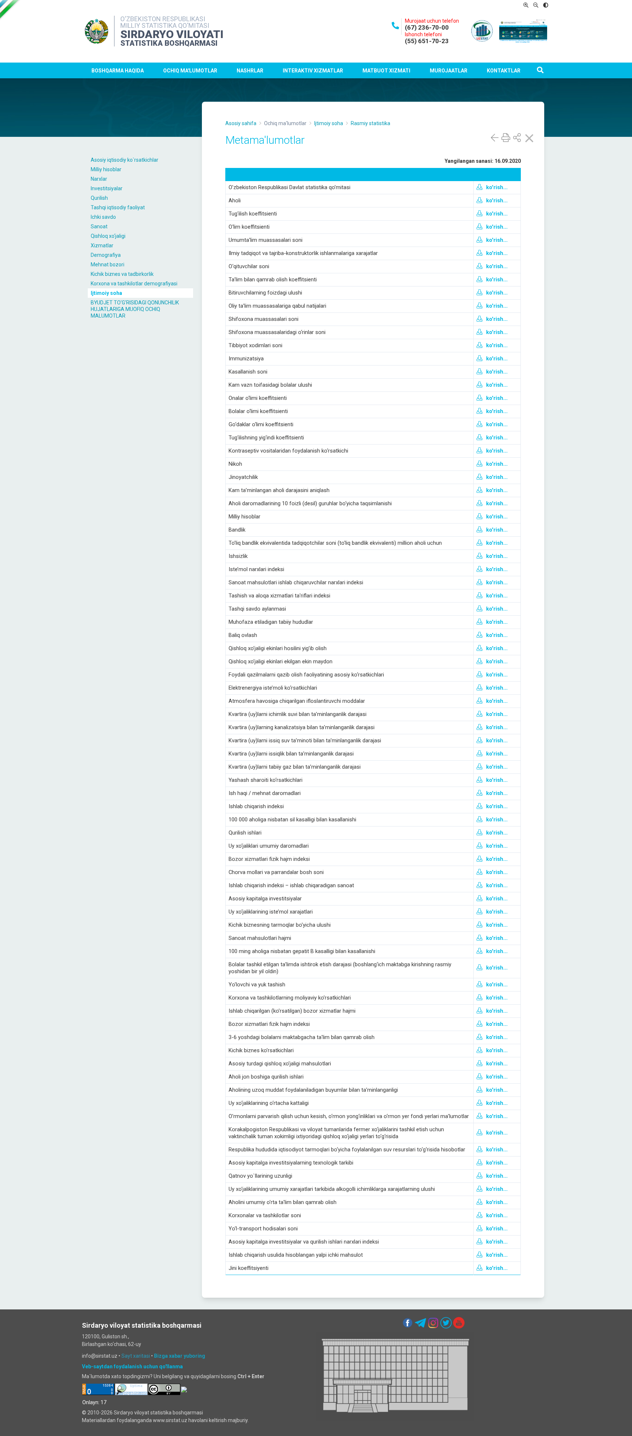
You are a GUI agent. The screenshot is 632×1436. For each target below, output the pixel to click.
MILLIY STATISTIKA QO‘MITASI (164, 25)
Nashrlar (250, 71)
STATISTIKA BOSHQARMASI (169, 43)
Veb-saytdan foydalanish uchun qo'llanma (132, 1366)
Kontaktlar (503, 71)
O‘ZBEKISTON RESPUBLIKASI (162, 19)
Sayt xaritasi (135, 1356)
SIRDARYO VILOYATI (171, 34)
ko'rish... (497, 187)
